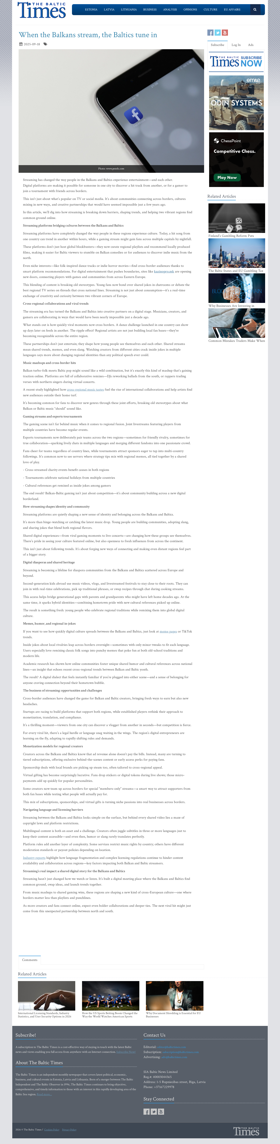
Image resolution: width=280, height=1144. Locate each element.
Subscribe (217, 45)
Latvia (109, 10)
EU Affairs (232, 10)
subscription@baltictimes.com (181, 1052)
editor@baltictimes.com (171, 1047)
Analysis (170, 10)
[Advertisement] (111, 939)
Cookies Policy (51, 1129)
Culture (210, 10)
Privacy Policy (69, 1129)
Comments (29, 960)
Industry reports (34, 858)
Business (150, 10)
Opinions (190, 10)
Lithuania (129, 10)
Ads (251, 45)
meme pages (168, 631)
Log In (236, 45)
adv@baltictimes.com (174, 1057)
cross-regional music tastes (85, 389)
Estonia (91, 10)
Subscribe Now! (126, 1052)
